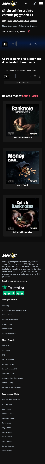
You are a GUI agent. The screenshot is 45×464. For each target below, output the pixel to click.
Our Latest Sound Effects (11, 400)
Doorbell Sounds (8, 414)
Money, (16, 20)
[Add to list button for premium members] (36, 44)
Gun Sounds (6, 409)
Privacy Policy (7, 324)
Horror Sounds (7, 432)
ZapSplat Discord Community (12, 378)
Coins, (21, 20)
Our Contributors (8, 373)
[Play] (5, 44)
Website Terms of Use (10, 319)
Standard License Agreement (14, 31)
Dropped (33, 20)
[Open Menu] (41, 3)
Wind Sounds (7, 451)
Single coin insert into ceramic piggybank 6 (20, 70)
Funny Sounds (7, 404)
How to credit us (8, 360)
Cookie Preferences (9, 333)
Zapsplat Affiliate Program (11, 387)
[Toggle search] (26, 3)
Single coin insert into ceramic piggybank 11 (17, 13)
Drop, (26, 20)
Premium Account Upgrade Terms (14, 310)
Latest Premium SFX (9, 369)
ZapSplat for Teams (9, 364)
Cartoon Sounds (8, 446)
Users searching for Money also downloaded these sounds (22, 60)
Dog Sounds (6, 427)
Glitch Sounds (7, 441)
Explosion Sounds (8, 418)
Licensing (5, 306)
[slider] (18, 43)
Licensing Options (22, 82)
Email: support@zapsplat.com (14, 281)
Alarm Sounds (7, 437)
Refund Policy (7, 315)
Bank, (10, 20)
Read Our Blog (7, 383)
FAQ (3, 355)
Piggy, (4, 20)
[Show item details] (41, 44)
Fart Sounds (6, 423)
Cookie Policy (7, 329)
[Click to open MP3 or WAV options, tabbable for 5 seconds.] (30, 44)
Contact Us (6, 350)
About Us (5, 346)
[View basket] (34, 4)
